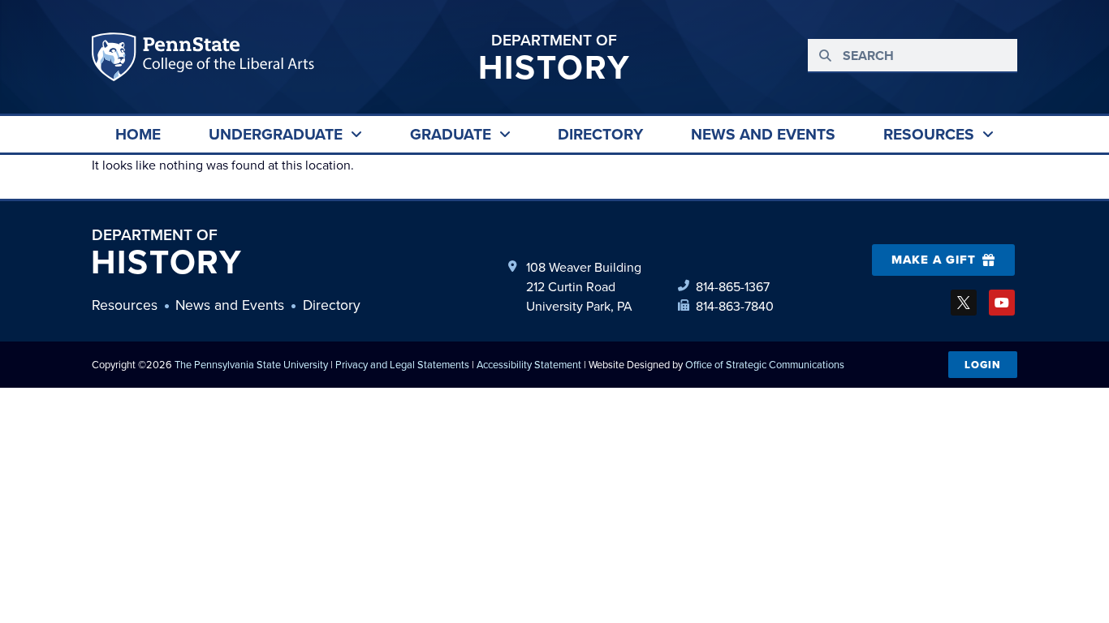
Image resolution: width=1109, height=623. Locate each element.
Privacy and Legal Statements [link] (402, 364)
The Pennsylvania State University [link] (251, 364)
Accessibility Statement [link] (529, 364)
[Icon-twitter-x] (964, 303)
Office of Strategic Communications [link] (764, 364)
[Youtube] (1002, 303)
